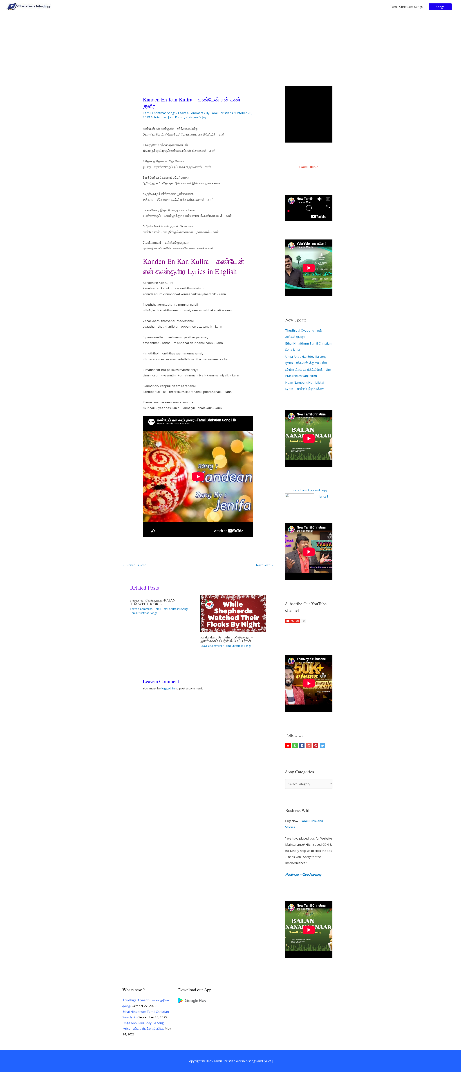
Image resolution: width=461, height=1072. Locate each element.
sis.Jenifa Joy (198, 117)
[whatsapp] (295, 745)
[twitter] (323, 745)
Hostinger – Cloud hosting (303, 874)
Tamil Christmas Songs (159, 113)
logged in (168, 688)
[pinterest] (316, 745)
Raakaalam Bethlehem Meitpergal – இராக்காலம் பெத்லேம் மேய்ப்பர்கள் (226, 639)
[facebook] (302, 745)
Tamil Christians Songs (406, 7)
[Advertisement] (230, 40)
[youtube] (288, 745)
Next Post (264, 565)
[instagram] (309, 745)
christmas (160, 117)
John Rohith (176, 117)
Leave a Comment (190, 113)
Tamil (157, 609)
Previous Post (134, 565)
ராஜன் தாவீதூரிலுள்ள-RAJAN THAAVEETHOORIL (152, 602)
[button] (440, 6)
